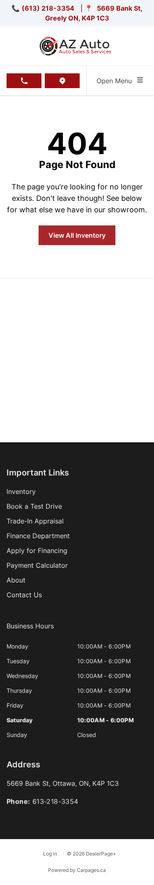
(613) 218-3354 (48, 8)
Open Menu (116, 81)
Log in (50, 854)
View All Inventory (77, 235)
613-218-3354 (55, 801)
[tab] (30, 630)
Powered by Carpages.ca (77, 870)
